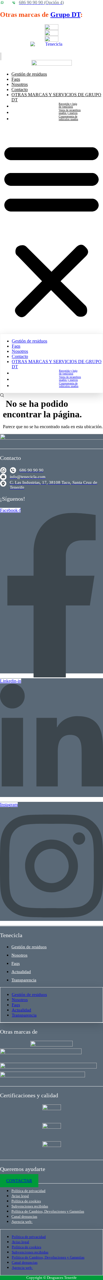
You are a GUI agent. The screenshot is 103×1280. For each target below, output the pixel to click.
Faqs (15, 79)
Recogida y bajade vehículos (68, 105)
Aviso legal (20, 1196)
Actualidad (21, 971)
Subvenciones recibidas (29, 1206)
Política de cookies (26, 1201)
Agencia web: (22, 1221)
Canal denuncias (24, 1216)
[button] (51, 230)
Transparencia (23, 980)
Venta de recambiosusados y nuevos (70, 111)
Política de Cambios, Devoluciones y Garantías (47, 1211)
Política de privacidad (28, 1191)
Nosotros (19, 84)
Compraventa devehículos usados (68, 118)
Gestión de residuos (29, 74)
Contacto (19, 89)
